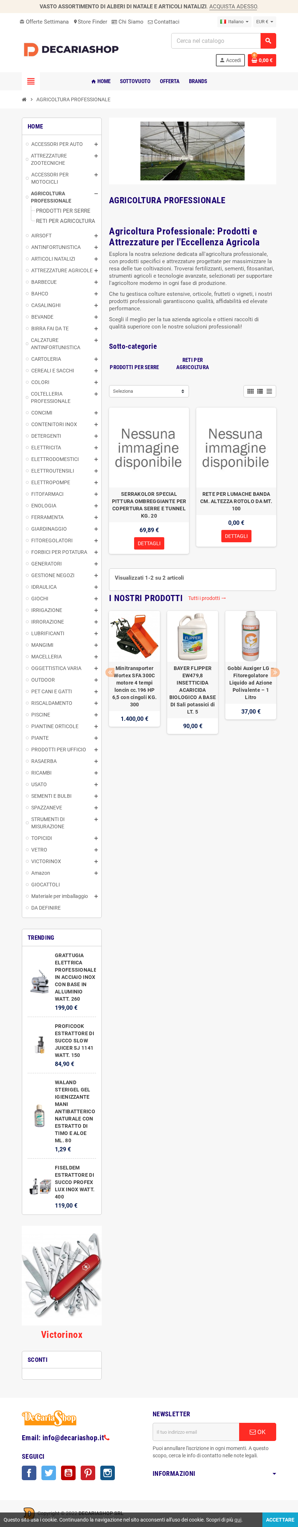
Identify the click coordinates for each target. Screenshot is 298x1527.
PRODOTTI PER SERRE (134, 367)
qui (237, 1520)
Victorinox (61, 1334)
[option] (134, 679)
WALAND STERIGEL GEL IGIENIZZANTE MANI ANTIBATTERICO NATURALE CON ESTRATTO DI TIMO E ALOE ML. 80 (75, 1111)
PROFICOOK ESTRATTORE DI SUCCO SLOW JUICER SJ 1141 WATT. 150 (74, 1040)
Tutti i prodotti (207, 598)
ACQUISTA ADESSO (233, 6)
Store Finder (90, 22)
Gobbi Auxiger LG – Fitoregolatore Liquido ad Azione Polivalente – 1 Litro (250, 682)
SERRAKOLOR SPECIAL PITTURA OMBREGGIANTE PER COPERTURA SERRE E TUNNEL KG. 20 (149, 505)
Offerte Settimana (44, 22)
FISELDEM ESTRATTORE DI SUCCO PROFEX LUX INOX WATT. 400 (74, 1182)
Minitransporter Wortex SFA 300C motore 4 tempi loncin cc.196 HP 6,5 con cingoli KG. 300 (134, 686)
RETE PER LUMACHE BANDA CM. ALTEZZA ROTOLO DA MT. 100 (236, 501)
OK (261, 1432)
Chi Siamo (130, 22)
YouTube (68, 1473)
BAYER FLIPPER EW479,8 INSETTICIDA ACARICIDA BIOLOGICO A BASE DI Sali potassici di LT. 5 (192, 690)
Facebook (29, 1473)
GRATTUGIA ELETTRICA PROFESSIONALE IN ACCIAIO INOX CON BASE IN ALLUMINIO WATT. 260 (76, 977)
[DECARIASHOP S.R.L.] (73, 49)
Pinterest (88, 1473)
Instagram (107, 1473)
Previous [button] (109, 672)
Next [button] (275, 672)
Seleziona (123, 391)
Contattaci (166, 22)
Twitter (48, 1473)
